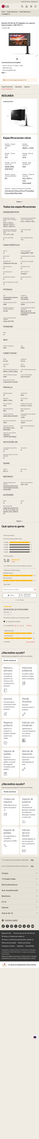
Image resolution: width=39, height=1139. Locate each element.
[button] (22, 6)
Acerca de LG (7, 913)
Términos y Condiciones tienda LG (13, 936)
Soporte (5, 907)
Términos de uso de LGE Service (24, 933)
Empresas (33, 1)
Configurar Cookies (8, 946)
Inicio (3, 12)
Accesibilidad (29, 946)
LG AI (4, 902)
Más (3, 72)
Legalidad (20, 946)
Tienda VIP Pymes (25, 1)
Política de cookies (24, 943)
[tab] (7, 86)
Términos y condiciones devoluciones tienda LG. (18, 940)
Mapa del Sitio (6, 933)
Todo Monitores (12, 12)
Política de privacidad (9, 943)
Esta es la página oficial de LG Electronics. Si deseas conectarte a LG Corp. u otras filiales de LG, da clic (19, 957)
